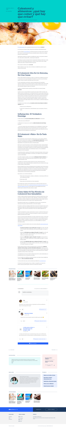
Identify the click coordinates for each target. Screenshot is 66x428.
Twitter (21, 421)
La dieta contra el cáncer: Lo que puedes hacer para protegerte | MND (28, 329)
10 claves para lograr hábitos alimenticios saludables (45, 276)
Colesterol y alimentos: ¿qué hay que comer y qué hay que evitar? (32, 12)
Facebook (21, 416)
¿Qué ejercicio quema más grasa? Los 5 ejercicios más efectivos (53, 276)
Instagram (21, 418)
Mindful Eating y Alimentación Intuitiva (50, 381)
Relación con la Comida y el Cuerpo (49, 375)
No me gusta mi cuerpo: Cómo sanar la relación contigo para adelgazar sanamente (12, 276)
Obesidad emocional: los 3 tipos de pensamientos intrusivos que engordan (20, 276)
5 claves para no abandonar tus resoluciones (28, 276)
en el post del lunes (27, 51)
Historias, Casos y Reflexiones (49, 383)
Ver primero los (37, 288)
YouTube (21, 419)
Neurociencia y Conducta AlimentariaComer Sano (48, 378)
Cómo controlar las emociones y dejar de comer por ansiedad (37, 276)
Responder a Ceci (43, 309)
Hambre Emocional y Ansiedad (49, 386)
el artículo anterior (22, 47)
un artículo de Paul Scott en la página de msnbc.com (37, 185)
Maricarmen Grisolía (29, 313)
